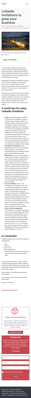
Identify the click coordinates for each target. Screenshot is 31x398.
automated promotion (16, 223)
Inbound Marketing (15, 389)
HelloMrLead (20, 97)
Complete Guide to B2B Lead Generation (15, 294)
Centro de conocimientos (15, 317)
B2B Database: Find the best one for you (15, 301)
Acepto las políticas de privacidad (13, 372)
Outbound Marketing (8, 391)
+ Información (16, 351)
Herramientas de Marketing (17, 393)
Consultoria (5, 389)
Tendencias (5, 393)
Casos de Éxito (19, 391)
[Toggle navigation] (27, 4)
